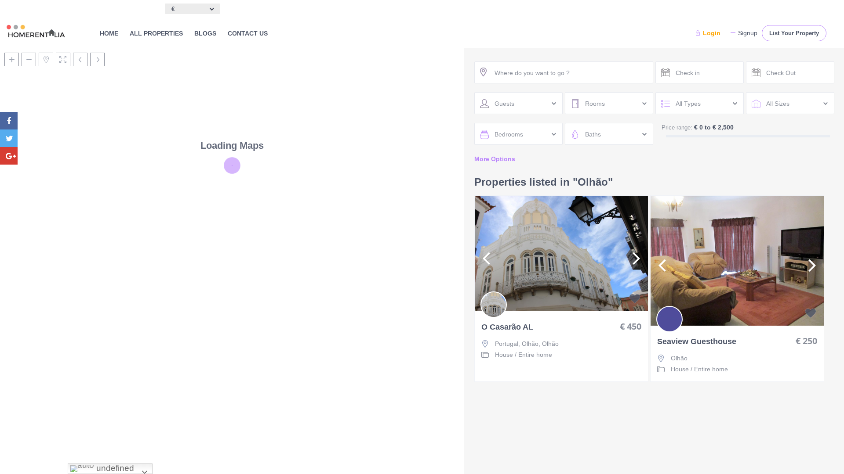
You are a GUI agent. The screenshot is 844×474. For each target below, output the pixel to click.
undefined (114, 468)
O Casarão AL (507, 327)
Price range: (677, 127)
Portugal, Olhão (516, 343)
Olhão (550, 343)
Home (109, 33)
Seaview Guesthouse (696, 342)
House (504, 354)
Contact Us (248, 33)
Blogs (205, 33)
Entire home (535, 354)
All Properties (156, 33)
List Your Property (794, 33)
